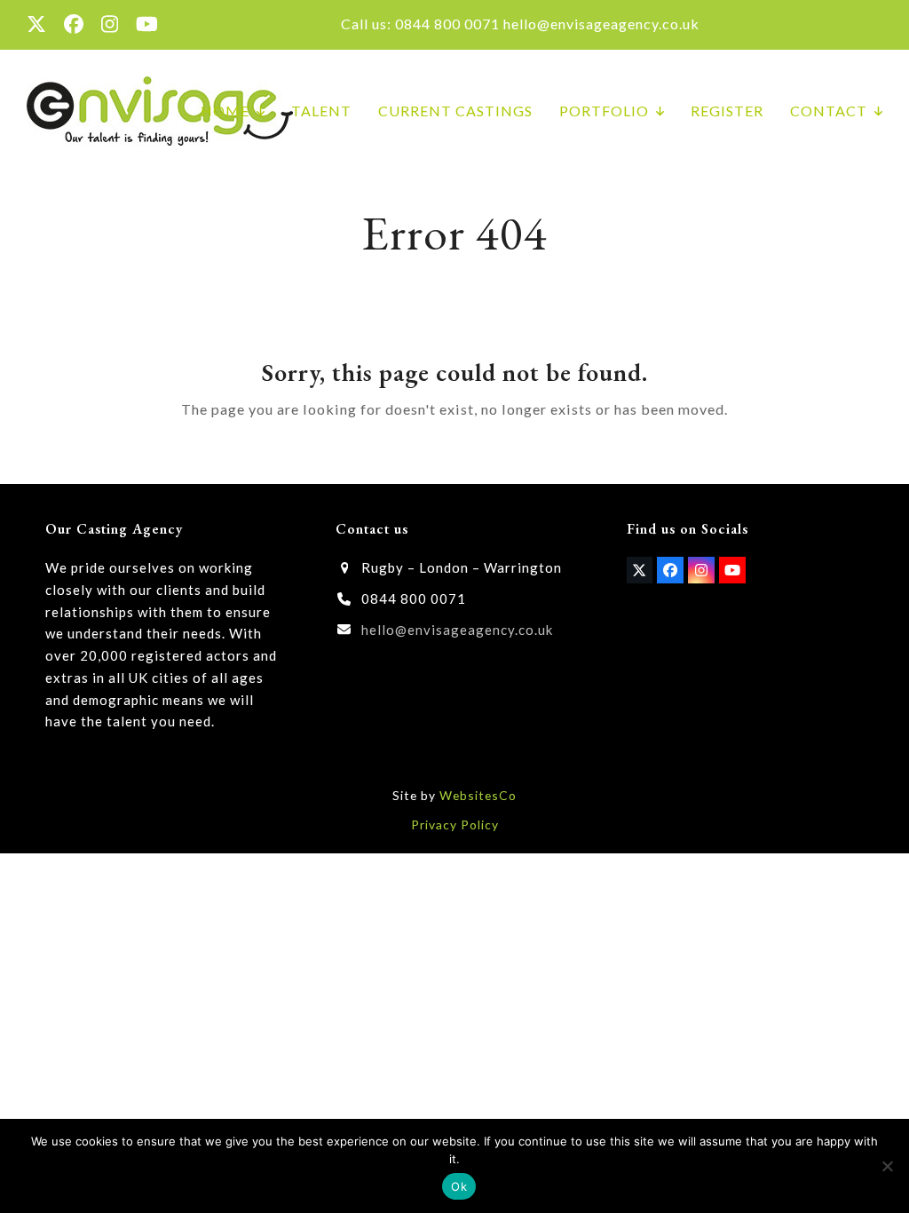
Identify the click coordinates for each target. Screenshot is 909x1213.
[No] (887, 1166)
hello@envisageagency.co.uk (601, 23)
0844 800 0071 (447, 23)
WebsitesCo (478, 795)
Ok (459, 1186)
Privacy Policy (455, 824)
